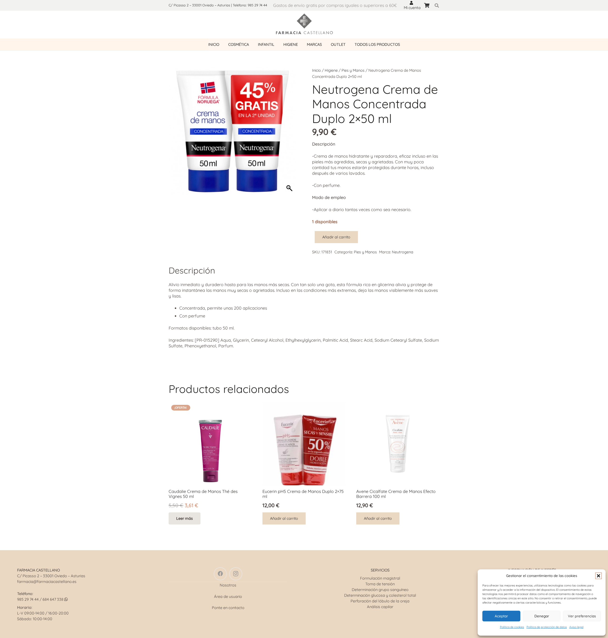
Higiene (331, 70)
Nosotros (228, 585)
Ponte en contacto (228, 607)
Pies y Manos (353, 70)
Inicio (316, 70)
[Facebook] (220, 573)
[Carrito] (427, 5)
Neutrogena (402, 252)
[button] (598, 575)
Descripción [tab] (192, 270)
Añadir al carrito (336, 237)
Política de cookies (512, 627)
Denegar (541, 616)
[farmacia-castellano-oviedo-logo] (304, 25)
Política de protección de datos (547, 627)
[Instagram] (235, 573)
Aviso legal (576, 627)
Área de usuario (228, 596)
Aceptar (501, 616)
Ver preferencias (582, 616)
